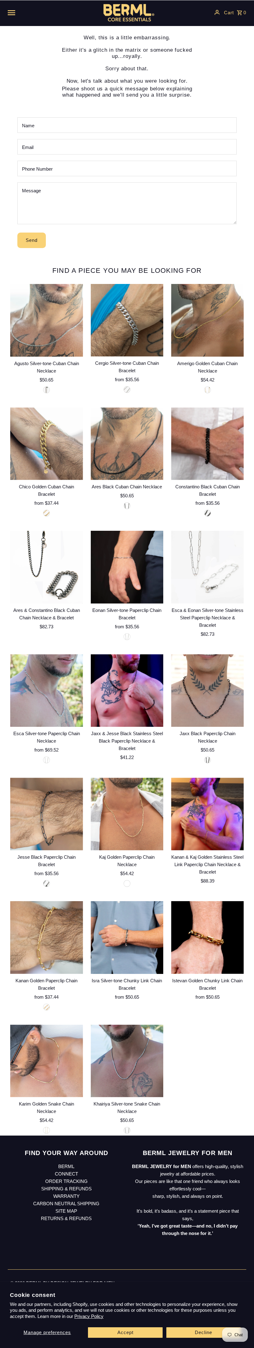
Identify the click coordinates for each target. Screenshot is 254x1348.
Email (27, 147)
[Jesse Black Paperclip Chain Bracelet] (46, 814)
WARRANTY (66, 1196)
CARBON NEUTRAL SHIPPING (66, 1203)
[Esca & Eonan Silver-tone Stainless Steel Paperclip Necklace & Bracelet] (207, 567)
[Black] (127, 506)
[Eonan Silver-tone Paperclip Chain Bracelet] (127, 567)
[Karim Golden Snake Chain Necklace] (46, 1061)
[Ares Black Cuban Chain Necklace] (127, 444)
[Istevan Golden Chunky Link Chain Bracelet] (207, 937)
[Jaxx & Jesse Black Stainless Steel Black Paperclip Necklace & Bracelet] (127, 690)
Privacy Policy (88, 1316)
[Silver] (127, 389)
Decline (203, 1332)
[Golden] (207, 390)
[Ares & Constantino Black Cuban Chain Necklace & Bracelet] (46, 567)
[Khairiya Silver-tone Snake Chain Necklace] (127, 1061)
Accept (125, 1332)
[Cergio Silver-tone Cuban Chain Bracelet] (127, 320)
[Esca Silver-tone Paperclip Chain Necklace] (46, 690)
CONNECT (66, 1173)
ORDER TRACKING (66, 1181)
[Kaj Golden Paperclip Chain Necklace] (127, 814)
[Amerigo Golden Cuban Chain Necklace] (207, 320)
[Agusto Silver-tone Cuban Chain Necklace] (46, 320)
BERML (66, 1166)
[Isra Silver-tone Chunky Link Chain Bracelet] (127, 937)
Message (31, 190)
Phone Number (37, 169)
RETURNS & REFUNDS (66, 1218)
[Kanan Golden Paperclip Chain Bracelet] (46, 937)
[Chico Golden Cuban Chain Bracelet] (46, 444)
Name (28, 125)
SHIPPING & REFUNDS (66, 1188)
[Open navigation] (49, 12)
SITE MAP (66, 1211)
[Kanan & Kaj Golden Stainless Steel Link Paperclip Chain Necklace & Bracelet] (207, 814)
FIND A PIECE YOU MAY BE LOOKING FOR (127, 270)
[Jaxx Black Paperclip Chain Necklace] (207, 690)
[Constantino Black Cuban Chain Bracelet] (207, 444)
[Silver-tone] (46, 390)
